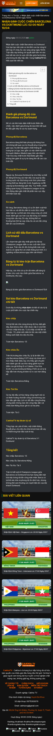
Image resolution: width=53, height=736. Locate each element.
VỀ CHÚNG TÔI (11, 683)
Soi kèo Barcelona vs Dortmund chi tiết (24, 91)
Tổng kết (12, 104)
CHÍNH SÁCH (27, 683)
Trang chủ (6, 15)
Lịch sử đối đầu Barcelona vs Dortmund (24, 86)
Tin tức (16, 15)
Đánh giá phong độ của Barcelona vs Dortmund (23, 74)
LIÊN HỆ (10, 685)
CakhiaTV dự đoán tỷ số (21, 101)
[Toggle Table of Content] (41, 70)
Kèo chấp (16, 94)
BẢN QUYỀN (22, 685)
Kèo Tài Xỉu (17, 99)
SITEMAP (38, 688)
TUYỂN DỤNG (25, 688)
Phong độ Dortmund (20, 81)
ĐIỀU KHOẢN (42, 683)
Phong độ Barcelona (19, 78)
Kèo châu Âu (17, 97)
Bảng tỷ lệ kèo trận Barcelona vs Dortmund (25, 89)
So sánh (16, 83)
